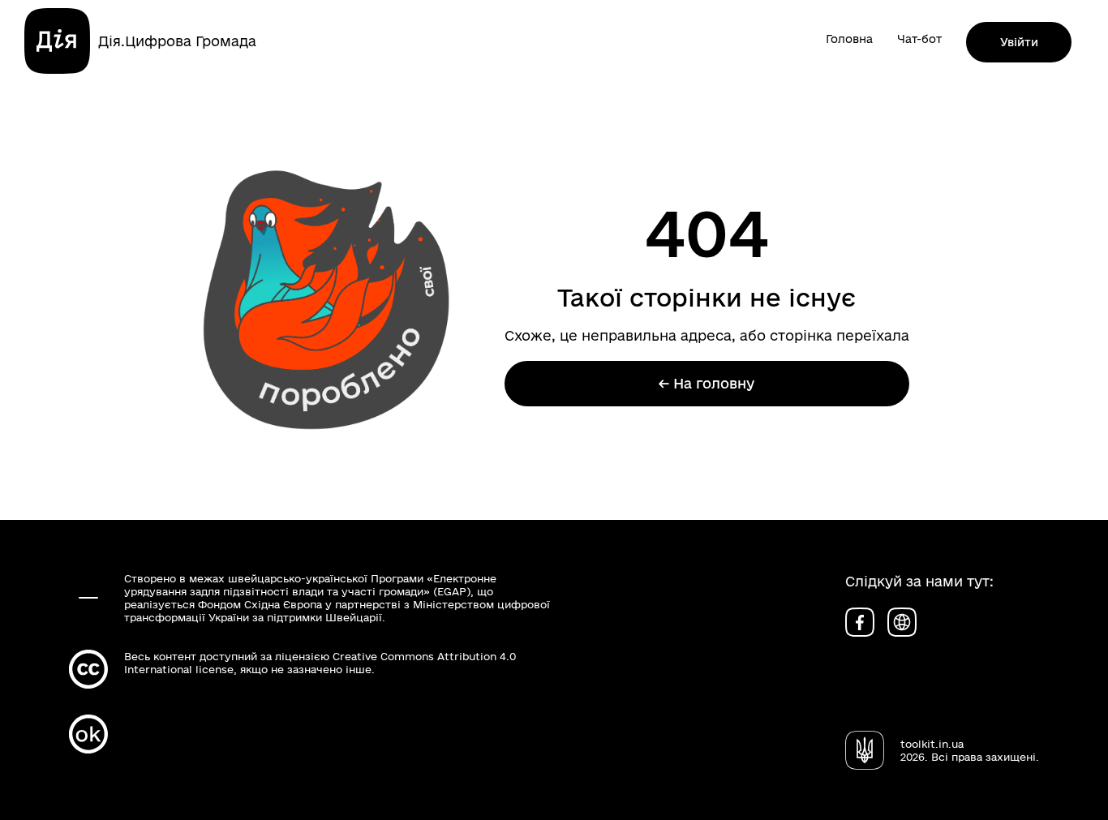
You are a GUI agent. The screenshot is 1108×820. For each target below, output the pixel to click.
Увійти (1019, 42)
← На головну (706, 383)
